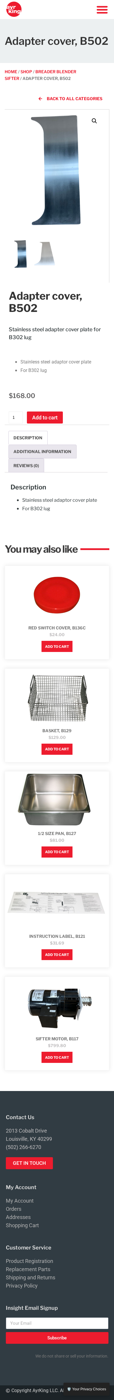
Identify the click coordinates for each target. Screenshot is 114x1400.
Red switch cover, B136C (57, 627)
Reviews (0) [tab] (26, 465)
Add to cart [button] (57, 646)
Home (11, 71)
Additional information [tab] (42, 451)
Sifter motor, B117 (57, 1038)
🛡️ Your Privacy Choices (86, 1389)
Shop (26, 71)
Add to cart (45, 417)
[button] (94, 121)
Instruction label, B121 (57, 936)
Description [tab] (27, 437)
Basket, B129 (57, 730)
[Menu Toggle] (102, 10)
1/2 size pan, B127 (57, 833)
